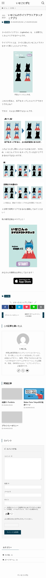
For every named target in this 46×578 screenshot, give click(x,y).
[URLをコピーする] (41, 307)
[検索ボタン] (43, 3)
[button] (5, 307)
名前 (6, 483)
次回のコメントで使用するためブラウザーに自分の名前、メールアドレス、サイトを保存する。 (24, 508)
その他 (7, 22)
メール (7, 491)
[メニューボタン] (3, 3)
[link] (18, 370)
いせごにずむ (23, 3)
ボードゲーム (11, 560)
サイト (6, 499)
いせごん (23, 349)
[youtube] (27, 370)
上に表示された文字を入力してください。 (18, 519)
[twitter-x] (23, 370)
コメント (8, 456)
